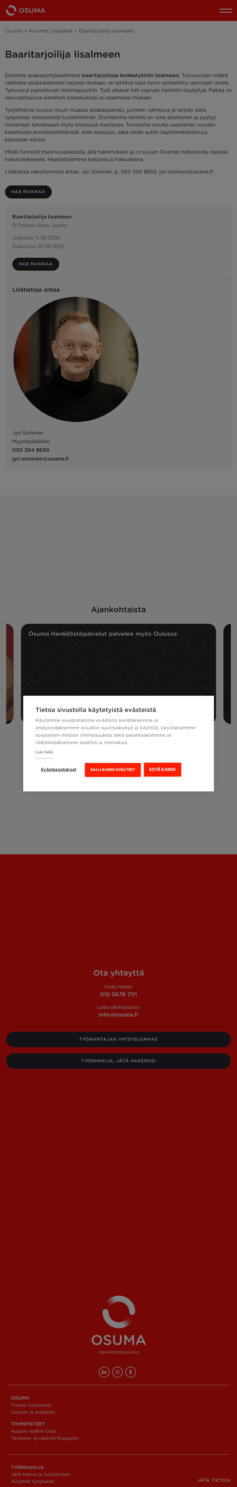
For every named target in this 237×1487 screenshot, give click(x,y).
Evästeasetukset (58, 769)
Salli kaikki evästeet (112, 769)
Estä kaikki (162, 769)
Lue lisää (44, 752)
